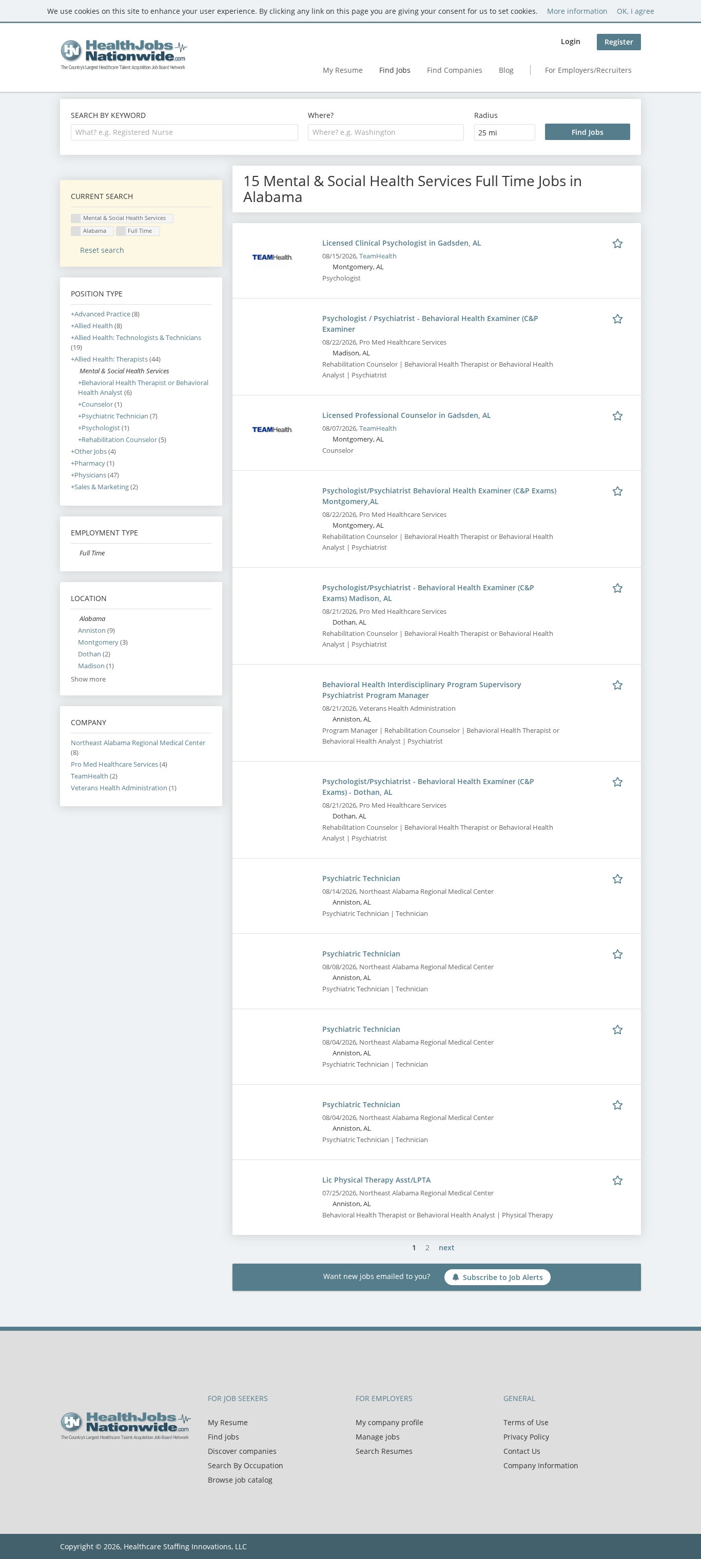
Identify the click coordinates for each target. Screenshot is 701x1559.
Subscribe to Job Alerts (503, 1277)
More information (577, 11)
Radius (486, 115)
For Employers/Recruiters (588, 70)
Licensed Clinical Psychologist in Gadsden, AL (401, 243)
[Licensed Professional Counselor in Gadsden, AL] (272, 428)
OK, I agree (635, 11)
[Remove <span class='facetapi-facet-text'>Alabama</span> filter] (76, 231)
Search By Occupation (245, 1465)
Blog (506, 70)
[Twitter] (84, 1461)
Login (570, 41)
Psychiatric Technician (361, 878)
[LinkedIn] (101, 1461)
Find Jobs (395, 70)
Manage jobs (378, 1437)
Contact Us (521, 1451)
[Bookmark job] (619, 242)
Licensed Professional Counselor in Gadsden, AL (406, 415)
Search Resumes (384, 1451)
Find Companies (454, 70)
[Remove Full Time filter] (75, 553)
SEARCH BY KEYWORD (108, 115)
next (447, 1247)
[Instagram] (116, 1461)
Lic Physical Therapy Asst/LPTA (376, 1180)
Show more (88, 679)
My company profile (389, 1422)
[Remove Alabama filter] (75, 618)
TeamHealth (378, 256)
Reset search (102, 250)
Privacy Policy (526, 1437)
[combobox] (184, 132)
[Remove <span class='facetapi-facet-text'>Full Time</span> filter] (121, 231)
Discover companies (242, 1451)
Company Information (540, 1465)
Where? (321, 115)
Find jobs (223, 1437)
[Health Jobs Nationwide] (123, 54)
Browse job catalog (240, 1480)
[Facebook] (67, 1461)
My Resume (343, 70)
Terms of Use (526, 1422)
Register (619, 42)
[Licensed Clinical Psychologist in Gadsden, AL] (272, 256)
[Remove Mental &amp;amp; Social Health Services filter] (75, 371)
